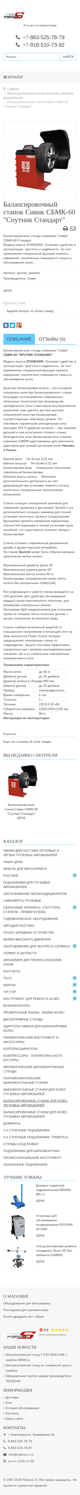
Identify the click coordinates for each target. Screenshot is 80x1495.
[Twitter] (12, 325)
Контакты (11, 971)
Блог (9, 1402)
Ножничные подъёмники (25, 1164)
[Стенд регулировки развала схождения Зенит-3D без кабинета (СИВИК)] (18, 1257)
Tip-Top (9, 992)
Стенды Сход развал (20, 1144)
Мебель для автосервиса (25, 869)
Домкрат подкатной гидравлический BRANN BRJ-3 (53, 1190)
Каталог (15, 77)
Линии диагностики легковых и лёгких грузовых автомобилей (31, 853)
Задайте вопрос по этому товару (30, 311)
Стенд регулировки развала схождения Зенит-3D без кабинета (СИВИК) (56, 1250)
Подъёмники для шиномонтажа (31, 1151)
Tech (7, 978)
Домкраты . (12, 1123)
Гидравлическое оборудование (30, 919)
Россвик (10, 875)
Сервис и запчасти (19, 953)
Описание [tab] (19, 339)
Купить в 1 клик (14, 302)
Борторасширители (20, 1049)
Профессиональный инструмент (32, 1158)
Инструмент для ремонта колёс (31, 999)
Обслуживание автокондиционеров (35, 894)
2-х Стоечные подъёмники (26, 1130)
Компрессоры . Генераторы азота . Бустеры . (33, 1058)
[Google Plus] (19, 325)
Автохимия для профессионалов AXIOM (32, 962)
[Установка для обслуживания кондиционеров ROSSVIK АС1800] (18, 1227)
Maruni (9, 985)
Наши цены (13, 862)
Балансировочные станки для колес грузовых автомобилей (35, 1114)
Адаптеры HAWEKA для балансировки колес (35, 1028)
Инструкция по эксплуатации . (27, 718)
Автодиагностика (18, 925)
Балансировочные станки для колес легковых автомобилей (35, 1103)
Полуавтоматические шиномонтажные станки (25, 1080)
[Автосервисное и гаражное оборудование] (40, 16)
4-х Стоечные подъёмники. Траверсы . (36, 1137)
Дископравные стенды (23, 1019)
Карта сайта (14, 1418)
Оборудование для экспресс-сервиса (36, 946)
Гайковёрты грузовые (22, 900)
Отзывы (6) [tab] (52, 339)
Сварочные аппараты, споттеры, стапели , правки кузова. (32, 910)
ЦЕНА (7, 290)
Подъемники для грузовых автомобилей (26, 885)
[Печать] (65, 229)
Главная (13, 88)
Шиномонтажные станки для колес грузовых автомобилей (34, 1092)
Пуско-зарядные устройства (28, 932)
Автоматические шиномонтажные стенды (33, 1069)
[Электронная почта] (73, 229)
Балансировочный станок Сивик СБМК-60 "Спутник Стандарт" (21, 809)
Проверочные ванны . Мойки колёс (34, 1012)
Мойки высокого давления (27, 939)
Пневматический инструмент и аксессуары (30, 1040)
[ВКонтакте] (6, 325)
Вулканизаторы (16, 1005)
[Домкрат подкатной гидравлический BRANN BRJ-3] (18, 1196)
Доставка (12, 1397)
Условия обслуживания (22, 1408)
